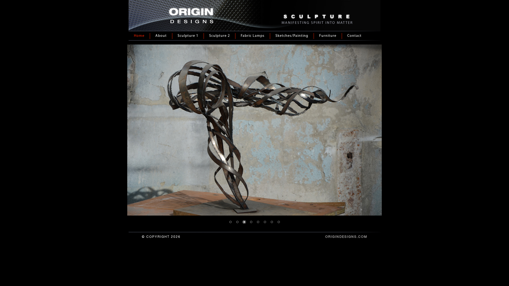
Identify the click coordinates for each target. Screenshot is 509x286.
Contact (354, 36)
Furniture (327, 36)
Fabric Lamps (253, 36)
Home (139, 36)
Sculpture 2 (219, 36)
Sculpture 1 (188, 36)
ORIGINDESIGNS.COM (346, 237)
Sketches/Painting (291, 36)
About (161, 36)
